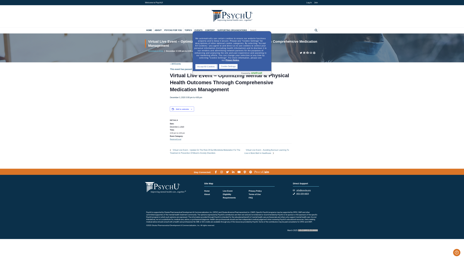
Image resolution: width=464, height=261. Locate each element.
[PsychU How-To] (456, 252)
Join (316, 3)
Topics (188, 30)
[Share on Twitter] (301, 53)
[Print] (314, 53)
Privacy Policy (255, 191)
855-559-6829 (302, 194)
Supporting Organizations (232, 30)
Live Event (227, 191)
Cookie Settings (252, 66)
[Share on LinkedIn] (304, 53)
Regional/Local (175, 139)
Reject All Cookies (229, 67)
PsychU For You (173, 30)
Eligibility (227, 194)
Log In (309, 3)
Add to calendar (182, 109)
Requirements (229, 198)
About (158, 30)
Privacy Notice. (232, 60)
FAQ (251, 198)
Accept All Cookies (206, 67)
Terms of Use (255, 194)
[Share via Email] (311, 53)
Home (149, 30)
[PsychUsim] (261, 172)
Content (210, 30)
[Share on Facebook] (307, 53)
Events (199, 30)
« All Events (175, 63)
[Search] (316, 30)
